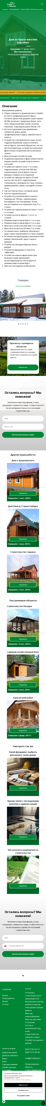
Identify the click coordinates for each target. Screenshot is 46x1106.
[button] (22, 367)
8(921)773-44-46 (32, 1052)
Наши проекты (14, 9)
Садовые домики (9, 1064)
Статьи (5, 1004)
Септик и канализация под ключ (33, 1028)
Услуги (5, 995)
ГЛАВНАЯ (6, 989)
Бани (4, 1061)
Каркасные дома (9, 1052)
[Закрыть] (43, 1103)
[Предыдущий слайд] (2, 305)
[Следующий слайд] (44, 305)
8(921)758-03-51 (32, 1049)
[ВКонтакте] (23, 975)
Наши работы (8, 998)
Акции (5, 1001)
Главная (5, 9)
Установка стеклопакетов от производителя (33, 996)
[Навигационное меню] (42, 4)
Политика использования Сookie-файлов (17, 1080)
